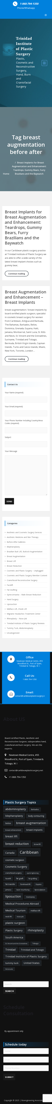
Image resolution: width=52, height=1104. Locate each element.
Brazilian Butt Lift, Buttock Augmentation (24, 551)
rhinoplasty (36, 930)
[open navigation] (44, 62)
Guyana (38, 884)
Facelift (10, 585)
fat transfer (10, 884)
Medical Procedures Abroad (22, 903)
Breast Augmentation (16, 556)
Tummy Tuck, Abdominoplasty (20, 628)
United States (31, 963)
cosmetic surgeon (14, 860)
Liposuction (12, 604)
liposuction (13, 896)
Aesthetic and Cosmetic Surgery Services (24, 532)
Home (6, 173)
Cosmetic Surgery (16, 866)
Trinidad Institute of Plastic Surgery (26, 956)
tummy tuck (11, 963)
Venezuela (9, 969)
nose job (20, 916)
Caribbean (29, 852)
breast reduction (17, 844)
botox (8, 823)
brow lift (37, 844)
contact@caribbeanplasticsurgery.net (26, 770)
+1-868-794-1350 (17, 777)
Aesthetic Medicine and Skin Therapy (22, 537)
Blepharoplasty (13, 546)
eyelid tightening (32, 873)
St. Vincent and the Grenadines (16, 943)
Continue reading (18, 273)
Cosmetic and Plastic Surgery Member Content (27, 575)
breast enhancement (13, 830)
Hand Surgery (12, 599)
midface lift (35, 910)
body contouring (36, 815)
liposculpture (40, 889)
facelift (8, 878)
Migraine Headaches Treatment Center (23, 613)
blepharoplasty (14, 815)
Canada (10, 852)
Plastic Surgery (14, 930)
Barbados (35, 809)
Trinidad (10, 949)
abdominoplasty (15, 809)
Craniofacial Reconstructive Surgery (22, 580)
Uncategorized (13, 633)
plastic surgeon (15, 923)
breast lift (11, 836)
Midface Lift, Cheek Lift (17, 609)
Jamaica (8, 890)
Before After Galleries (16, 542)
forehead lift (25, 884)
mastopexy (30, 897)
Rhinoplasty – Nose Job (17, 618)
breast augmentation (31, 823)
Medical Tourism (15, 910)
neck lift (8, 916)
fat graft (19, 878)
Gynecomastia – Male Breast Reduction (24, 594)
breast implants (34, 829)
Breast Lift (11, 561)
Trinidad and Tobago (32, 949)
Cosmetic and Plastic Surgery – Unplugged (25, 570)
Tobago (35, 943)
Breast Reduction (14, 566)
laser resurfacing (22, 890)
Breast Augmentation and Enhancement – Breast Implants (25, 297)
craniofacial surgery (13, 873)
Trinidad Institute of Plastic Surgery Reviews (26, 623)
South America (14, 937)
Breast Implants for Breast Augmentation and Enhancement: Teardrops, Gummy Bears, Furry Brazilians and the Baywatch (25, 227)
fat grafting (33, 878)
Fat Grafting (12, 590)
